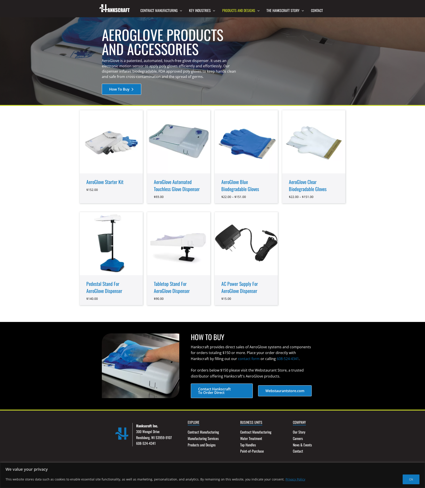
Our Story (299, 432)
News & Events (302, 444)
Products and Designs (202, 444)
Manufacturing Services (203, 438)
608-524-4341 (288, 358)
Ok (411, 479)
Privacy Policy (295, 479)
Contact (298, 451)
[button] (180, 10)
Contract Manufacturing (203, 432)
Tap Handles (248, 444)
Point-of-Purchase (252, 451)
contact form (249, 358)
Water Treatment (251, 438)
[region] (212, 475)
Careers (298, 438)
